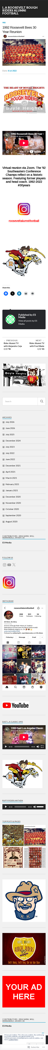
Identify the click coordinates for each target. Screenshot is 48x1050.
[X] (14, 563)
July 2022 (10, 453)
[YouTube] (9, 563)
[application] (24, 737)
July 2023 (10, 446)
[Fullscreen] (42, 746)
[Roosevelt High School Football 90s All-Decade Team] (35, 857)
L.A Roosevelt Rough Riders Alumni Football (20, 10)
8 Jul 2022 (12, 71)
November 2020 (13, 503)
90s (4, 23)
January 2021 (12, 490)
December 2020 (13, 496)
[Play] (6, 746)
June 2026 (10, 428)
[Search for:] (24, 401)
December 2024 (13, 440)
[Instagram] (4, 563)
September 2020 (13, 515)
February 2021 (12, 484)
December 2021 (13, 465)
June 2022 (10, 459)
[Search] (42, 401)
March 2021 (11, 478)
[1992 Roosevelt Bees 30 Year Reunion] (35, 835)
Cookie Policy (13, 1040)
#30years (24, 185)
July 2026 (10, 422)
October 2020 (12, 509)
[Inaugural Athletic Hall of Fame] (13, 835)
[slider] (40, 806)
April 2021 (10, 471)
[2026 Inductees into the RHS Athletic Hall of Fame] (13, 857)
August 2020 (11, 521)
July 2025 (10, 434)
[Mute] (38, 746)
